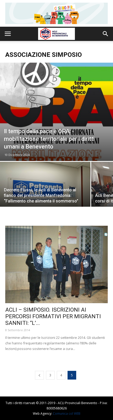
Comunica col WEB (66, 413)
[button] (105, 34)
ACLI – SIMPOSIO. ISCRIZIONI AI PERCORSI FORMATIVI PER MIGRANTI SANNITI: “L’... (53, 316)
